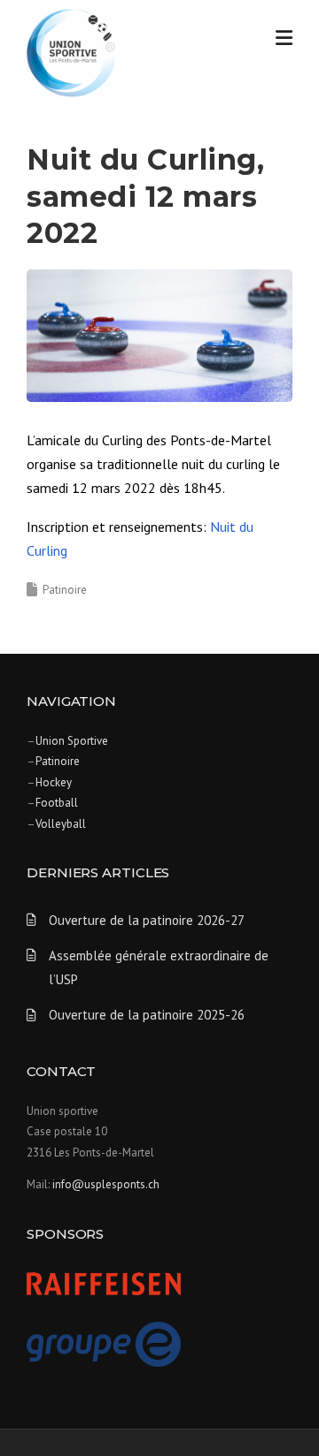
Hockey (53, 782)
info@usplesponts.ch (106, 1184)
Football (56, 802)
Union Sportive (71, 740)
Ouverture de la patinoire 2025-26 (147, 1014)
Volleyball (60, 823)
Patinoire (65, 589)
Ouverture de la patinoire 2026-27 (147, 920)
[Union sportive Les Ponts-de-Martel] (71, 51)
